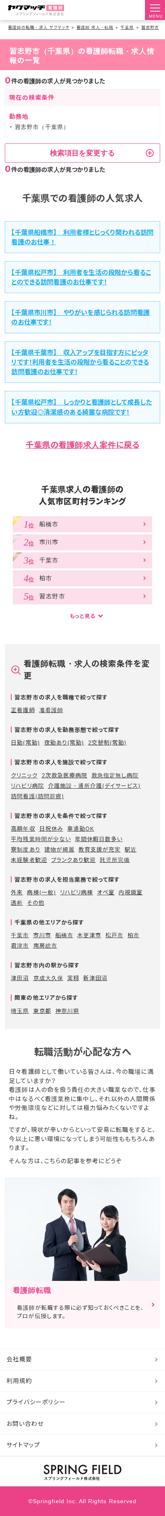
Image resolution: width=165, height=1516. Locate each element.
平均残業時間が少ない (41, 839)
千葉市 (20, 935)
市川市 (42, 935)
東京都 (42, 1010)
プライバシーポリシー (36, 1402)
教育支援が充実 (99, 849)
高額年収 (23, 828)
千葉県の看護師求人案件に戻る (82, 445)
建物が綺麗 (59, 849)
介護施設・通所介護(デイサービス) (94, 785)
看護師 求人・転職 (94, 27)
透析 (17, 902)
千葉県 (127, 27)
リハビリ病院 (27, 785)
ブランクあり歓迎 (73, 859)
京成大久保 (48, 977)
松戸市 (114, 935)
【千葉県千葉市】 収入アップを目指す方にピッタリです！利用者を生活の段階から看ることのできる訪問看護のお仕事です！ (80, 362)
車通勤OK (80, 828)
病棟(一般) (41, 892)
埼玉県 (20, 1010)
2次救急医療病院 (64, 775)
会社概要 (19, 1359)
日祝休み (51, 828)
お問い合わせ (25, 1423)
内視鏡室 (131, 892)
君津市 (20, 945)
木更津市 (89, 935)
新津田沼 (95, 977)
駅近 (131, 849)
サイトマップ (23, 1445)
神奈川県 (67, 1010)
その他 (35, 902)
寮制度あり (25, 849)
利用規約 (19, 1381)
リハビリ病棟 (76, 892)
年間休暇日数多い (99, 839)
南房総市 (45, 945)
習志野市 (150, 27)
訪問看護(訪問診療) (37, 796)
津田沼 (20, 977)
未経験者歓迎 (29, 859)
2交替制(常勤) (107, 742)
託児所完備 (115, 859)
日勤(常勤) (25, 742)
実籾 (73, 977)
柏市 (133, 935)
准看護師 (51, 710)
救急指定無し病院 (115, 775)
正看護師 (23, 710)
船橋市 (64, 935)
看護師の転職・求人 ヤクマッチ (38, 27)
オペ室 (106, 892)
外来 (17, 892)
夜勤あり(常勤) (64, 742)
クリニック (24, 775)
